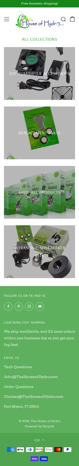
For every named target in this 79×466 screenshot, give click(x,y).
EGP (37, 440)
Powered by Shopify (39, 426)
